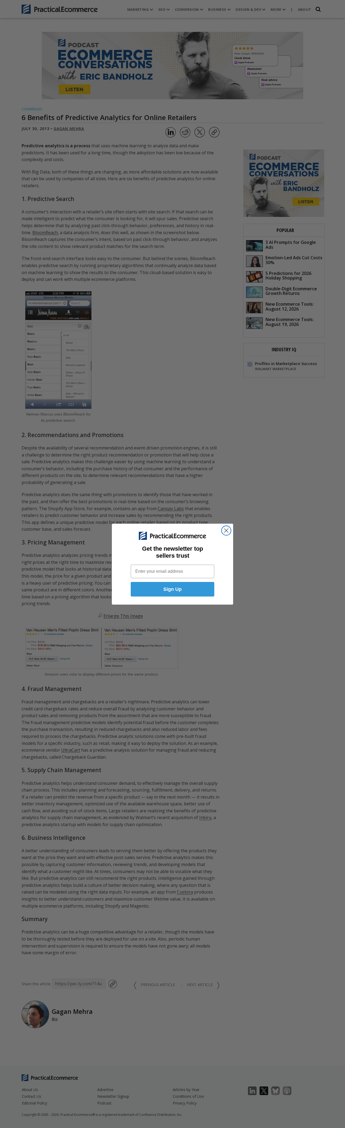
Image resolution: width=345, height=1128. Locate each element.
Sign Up (172, 589)
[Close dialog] (226, 530)
